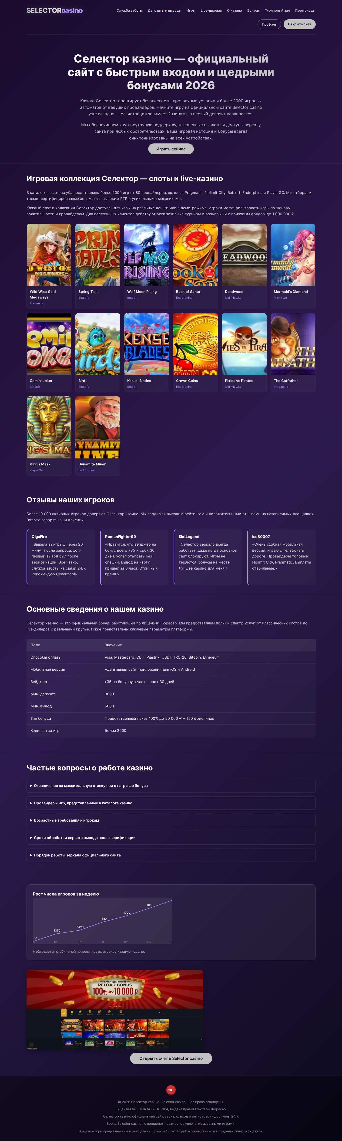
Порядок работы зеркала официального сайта (77, 855)
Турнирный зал (277, 10)
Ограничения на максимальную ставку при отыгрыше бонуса (91, 785)
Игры (191, 10)
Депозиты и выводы (164, 10)
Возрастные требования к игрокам (66, 820)
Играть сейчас (171, 148)
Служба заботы (130, 10)
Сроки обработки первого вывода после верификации (85, 837)
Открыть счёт (299, 24)
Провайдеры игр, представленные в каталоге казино (83, 803)
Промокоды (305, 10)
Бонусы (253, 10)
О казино (234, 10)
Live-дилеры (211, 10)
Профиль (269, 24)
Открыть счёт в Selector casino (171, 1058)
